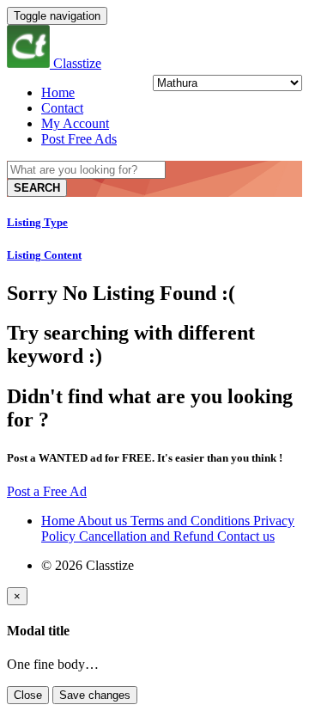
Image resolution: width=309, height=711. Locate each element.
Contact (62, 108)
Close (28, 695)
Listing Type (37, 222)
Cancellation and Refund (148, 536)
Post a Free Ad (47, 491)
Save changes (94, 695)
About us (103, 520)
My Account (75, 123)
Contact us (246, 536)
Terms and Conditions (191, 520)
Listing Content (44, 254)
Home (58, 92)
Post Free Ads (79, 139)
